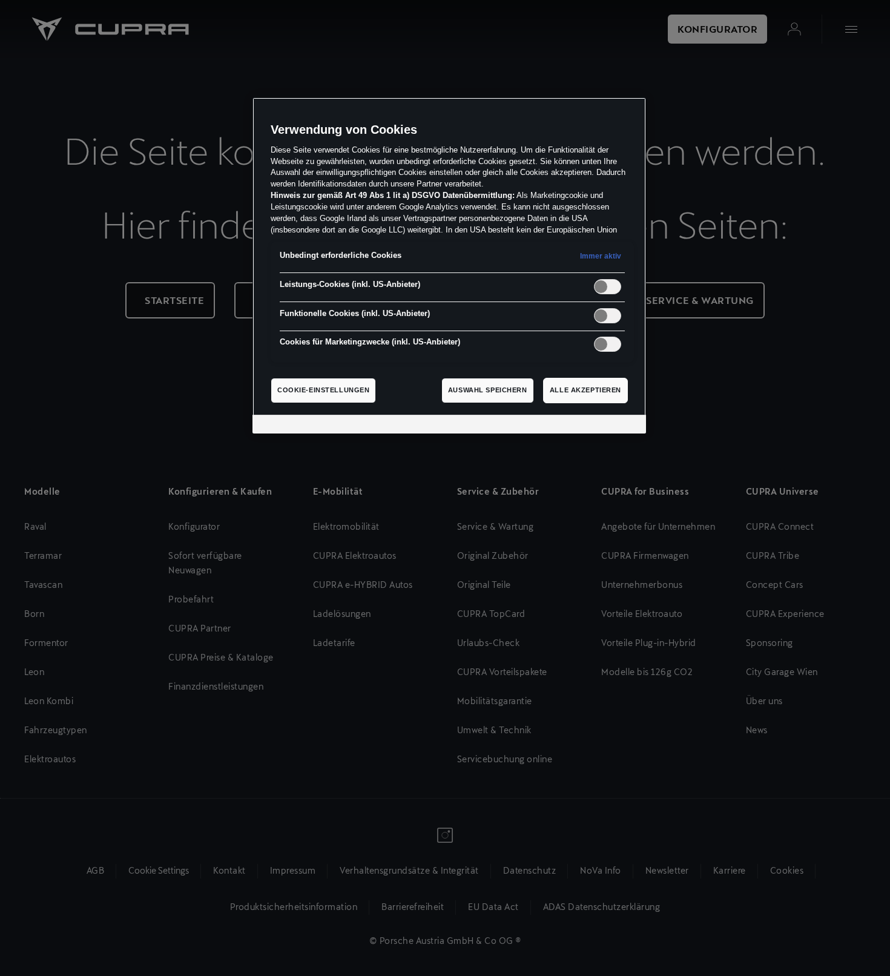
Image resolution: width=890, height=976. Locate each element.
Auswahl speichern (487, 390)
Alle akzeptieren (585, 390)
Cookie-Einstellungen (323, 390)
